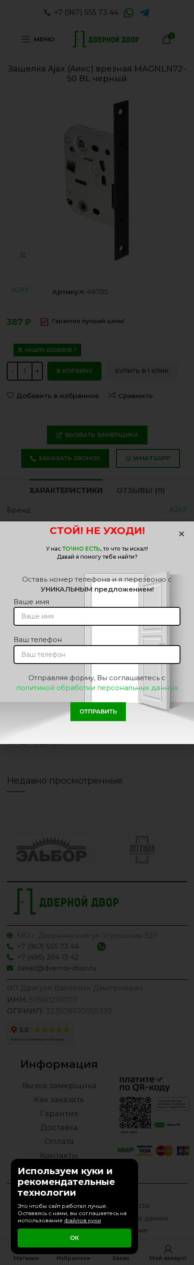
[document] (97, 632)
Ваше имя (31, 601)
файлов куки (82, 1220)
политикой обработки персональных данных (97, 687)
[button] (181, 533)
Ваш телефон (38, 639)
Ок (74, 1237)
